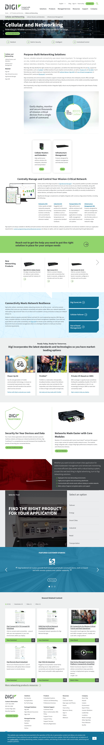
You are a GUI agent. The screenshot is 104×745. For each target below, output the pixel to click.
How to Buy (81, 4)
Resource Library (67, 710)
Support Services (48, 721)
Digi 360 (7, 71)
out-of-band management (84, 72)
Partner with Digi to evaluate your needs (18, 392)
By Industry (27, 698)
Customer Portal (48, 709)
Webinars (65, 718)
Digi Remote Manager (10, 76)
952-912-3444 (9, 706)
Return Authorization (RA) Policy (51, 713)
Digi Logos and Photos (69, 703)
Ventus (26, 728)
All (9, 604)
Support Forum (48, 716)
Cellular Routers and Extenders (36, 17)
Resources (76, 9)
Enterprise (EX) (43, 204)
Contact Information (11, 701)
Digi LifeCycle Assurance (11, 74)
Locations (85, 715)
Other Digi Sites (86, 720)
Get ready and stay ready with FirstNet (50, 392)
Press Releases (86, 722)
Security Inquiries (10, 711)
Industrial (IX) (58, 204)
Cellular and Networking (31, 13)
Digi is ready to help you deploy (80, 392)
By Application (28, 701)
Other (38, 604)
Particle (26, 723)
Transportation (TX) (75, 204)
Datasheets (18, 604)
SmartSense (27, 726)
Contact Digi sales (10, 709)
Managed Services (64, 9)
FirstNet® (40, 70)
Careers (84, 703)
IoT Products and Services (16, 13)
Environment (85, 705)
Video (29, 604)
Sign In (74, 4)
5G (88, 68)
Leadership (85, 713)
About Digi (85, 698)
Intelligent (59, 42)
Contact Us (90, 4)
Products (52, 9)
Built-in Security (36, 42)
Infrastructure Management (55, 17)
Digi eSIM (7, 79)
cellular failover (64, 72)
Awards (84, 701)
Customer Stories (68, 701)
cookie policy (14, 739)
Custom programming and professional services (27, 229)
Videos (65, 715)
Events (65, 705)
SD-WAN (91, 70)
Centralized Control (83, 42)
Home (6, 13)
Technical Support (49, 707)
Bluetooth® (42, 74)
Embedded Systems (49, 698)
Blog (70, 4)
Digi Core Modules (61, 451)
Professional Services (50, 703)
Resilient (13, 42)
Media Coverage (86, 718)
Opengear (27, 721)
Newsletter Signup (11, 716)
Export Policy (85, 708)
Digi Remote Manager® (65, 184)
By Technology (28, 703)
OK (94, 738)
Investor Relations (87, 710)
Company (94, 9)
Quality (84, 725)
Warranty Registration (50, 724)
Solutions (43, 9)
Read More (52, 580)
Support (85, 9)
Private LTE (83, 70)
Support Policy (48, 719)
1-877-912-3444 (9, 704)
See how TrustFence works (14, 448)
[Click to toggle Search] (97, 3)
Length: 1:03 (82, 671)
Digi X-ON (27, 714)
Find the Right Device (12, 33)
